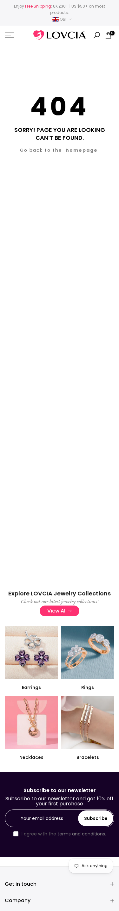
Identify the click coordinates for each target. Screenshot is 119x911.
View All (57, 610)
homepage (82, 150)
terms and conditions (81, 834)
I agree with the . (64, 834)
